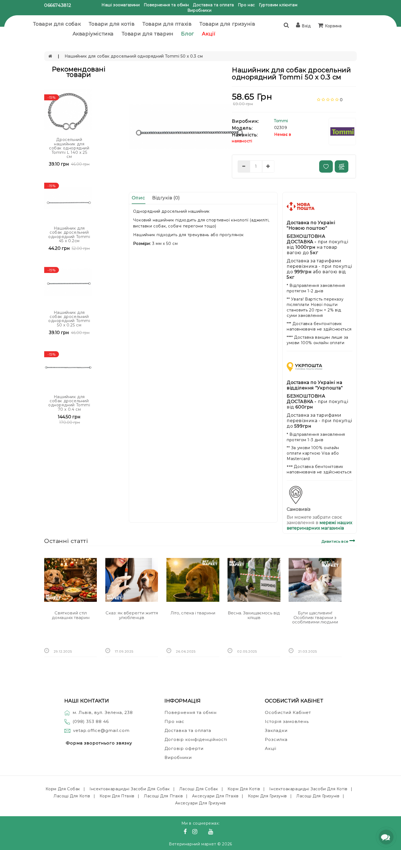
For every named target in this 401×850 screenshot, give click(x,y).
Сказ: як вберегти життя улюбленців (132, 615)
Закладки (276, 730)
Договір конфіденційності (195, 739)
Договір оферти (184, 748)
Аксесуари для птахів (215, 796)
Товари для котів (112, 24)
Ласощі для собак (198, 788)
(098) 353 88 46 (91, 721)
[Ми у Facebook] (186, 832)
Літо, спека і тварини (192, 612)
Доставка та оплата (213, 4)
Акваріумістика (93, 34)
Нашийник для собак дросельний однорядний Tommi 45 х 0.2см (69, 234)
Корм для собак (63, 788)
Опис (138, 197)
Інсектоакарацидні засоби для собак (129, 788)
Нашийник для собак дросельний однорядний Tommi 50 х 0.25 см (69, 319)
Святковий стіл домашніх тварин (70, 615)
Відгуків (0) (166, 197)
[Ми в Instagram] (195, 832)
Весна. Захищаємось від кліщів (254, 615)
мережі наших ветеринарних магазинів (319, 525)
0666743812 (57, 5)
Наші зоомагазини (120, 4)
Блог (187, 34)
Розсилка (276, 739)
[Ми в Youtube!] (211, 832)
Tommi (281, 120)
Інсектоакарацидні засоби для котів (308, 788)
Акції (209, 34)
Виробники (199, 10)
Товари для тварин (147, 34)
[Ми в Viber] (204, 832)
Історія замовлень (287, 721)
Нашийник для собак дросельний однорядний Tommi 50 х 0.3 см (134, 56)
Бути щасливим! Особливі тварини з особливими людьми (315, 617)
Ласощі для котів (71, 796)
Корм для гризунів (267, 796)
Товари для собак (57, 24)
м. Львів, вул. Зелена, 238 (103, 712)
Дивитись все (336, 541)
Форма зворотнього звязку (99, 743)
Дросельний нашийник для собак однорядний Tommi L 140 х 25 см (69, 148)
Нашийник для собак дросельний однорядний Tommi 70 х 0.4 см (69, 403)
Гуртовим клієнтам (278, 4)
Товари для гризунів (227, 24)
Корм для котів (244, 788)
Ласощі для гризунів (317, 796)
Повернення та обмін (166, 4)
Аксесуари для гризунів (200, 803)
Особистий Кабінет (288, 712)
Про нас (246, 4)
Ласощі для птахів (163, 796)
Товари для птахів (166, 24)
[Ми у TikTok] (217, 832)
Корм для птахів (117, 796)
